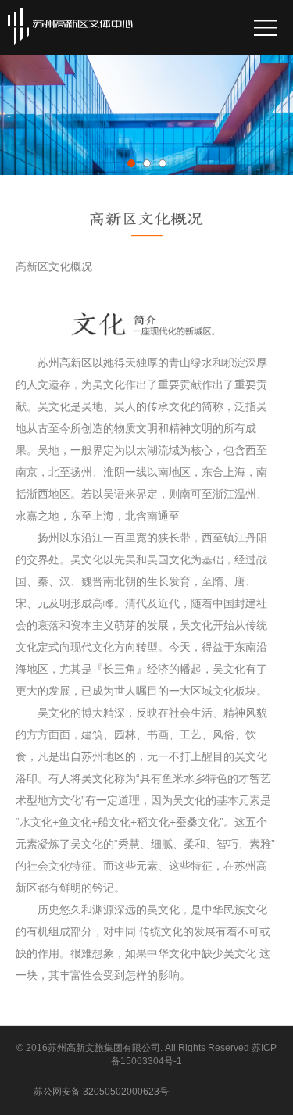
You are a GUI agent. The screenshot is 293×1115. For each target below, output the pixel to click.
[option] (146, 143)
